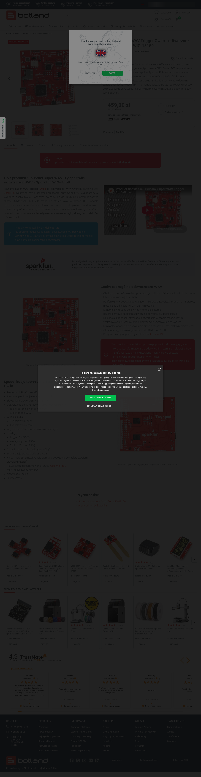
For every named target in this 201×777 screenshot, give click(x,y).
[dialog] (100, 388)
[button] (100, 406)
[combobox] (159, 369)
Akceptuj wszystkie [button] (100, 398)
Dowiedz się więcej (100, 390)
